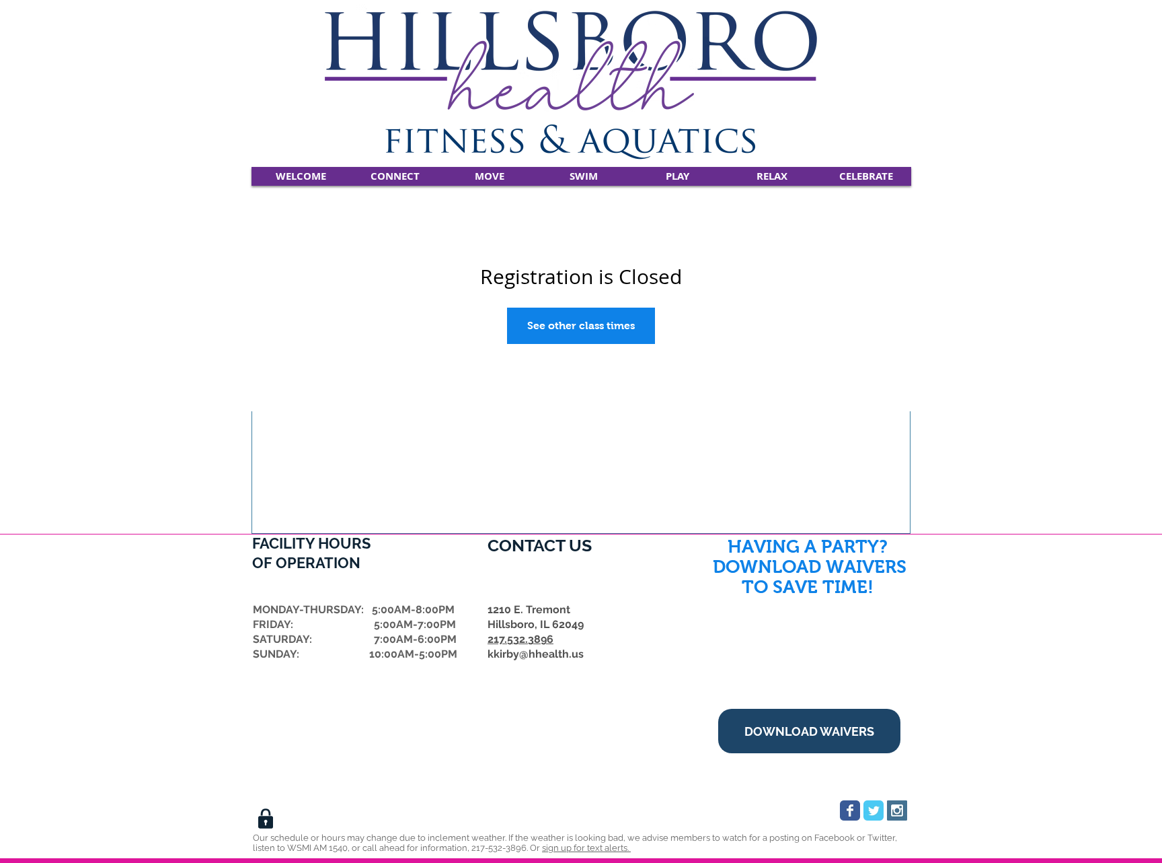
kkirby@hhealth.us (536, 654)
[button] (395, 176)
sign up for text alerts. (586, 848)
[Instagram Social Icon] (897, 810)
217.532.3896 (520, 639)
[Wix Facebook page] (850, 810)
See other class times (581, 325)
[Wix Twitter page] (873, 810)
